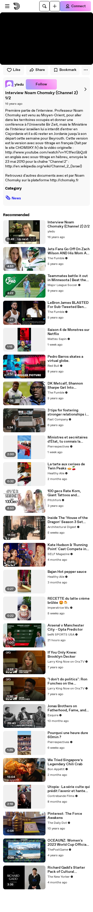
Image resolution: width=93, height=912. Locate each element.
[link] (14, 84)
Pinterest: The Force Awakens (65, 816)
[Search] (44, 6)
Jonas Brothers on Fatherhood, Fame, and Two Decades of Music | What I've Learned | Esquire (67, 708)
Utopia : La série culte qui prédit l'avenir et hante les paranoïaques (69, 789)
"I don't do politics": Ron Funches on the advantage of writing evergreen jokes (67, 681)
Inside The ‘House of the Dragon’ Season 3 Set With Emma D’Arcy (68, 520)
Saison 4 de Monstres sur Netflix (68, 332)
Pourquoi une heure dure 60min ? (68, 735)
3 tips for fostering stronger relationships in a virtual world (68, 412)
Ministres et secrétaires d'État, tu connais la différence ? (68, 439)
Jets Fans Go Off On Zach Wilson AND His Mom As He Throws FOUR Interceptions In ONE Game (69, 251)
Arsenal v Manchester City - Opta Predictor (66, 627)
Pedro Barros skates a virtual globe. (65, 359)
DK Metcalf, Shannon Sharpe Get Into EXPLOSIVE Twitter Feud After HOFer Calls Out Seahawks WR (67, 385)
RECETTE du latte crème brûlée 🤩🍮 (69, 601)
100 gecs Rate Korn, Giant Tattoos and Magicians (64, 493)
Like (16, 70)
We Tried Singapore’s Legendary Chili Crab (65, 762)
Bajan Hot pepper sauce (67, 572)
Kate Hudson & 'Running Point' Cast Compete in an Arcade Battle (68, 547)
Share (40, 70)
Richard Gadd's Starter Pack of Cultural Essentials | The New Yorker (66, 870)
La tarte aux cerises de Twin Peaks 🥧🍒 (66, 466)
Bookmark (67, 70)
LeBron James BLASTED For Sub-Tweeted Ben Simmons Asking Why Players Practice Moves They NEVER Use (68, 305)
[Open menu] (7, 6)
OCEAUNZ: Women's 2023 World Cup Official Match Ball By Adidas (67, 842)
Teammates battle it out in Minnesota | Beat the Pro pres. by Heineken (68, 278)
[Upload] (55, 6)
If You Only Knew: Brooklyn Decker (62, 654)
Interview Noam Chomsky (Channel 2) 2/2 (69, 224)
